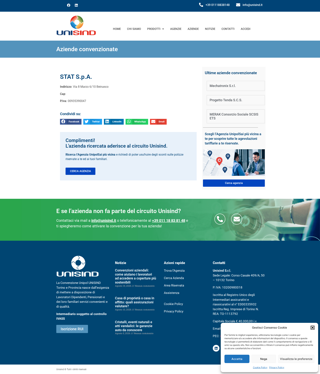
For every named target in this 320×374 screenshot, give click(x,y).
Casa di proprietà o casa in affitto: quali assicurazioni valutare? (134, 302)
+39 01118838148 (218, 5)
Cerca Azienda (174, 278)
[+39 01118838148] (201, 5)
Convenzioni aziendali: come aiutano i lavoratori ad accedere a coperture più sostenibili (135, 276)
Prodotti (153, 29)
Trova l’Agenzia (174, 270)
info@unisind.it (252, 5)
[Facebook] (68, 5)
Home (117, 29)
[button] (312, 327)
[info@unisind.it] (238, 5)
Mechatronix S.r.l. (223, 86)
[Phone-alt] (219, 219)
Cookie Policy (260, 367)
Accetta (236, 359)
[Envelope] (236, 219)
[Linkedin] (76, 5)
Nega (263, 359)
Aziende (193, 29)
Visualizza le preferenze (296, 359)
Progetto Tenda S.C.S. (226, 100)
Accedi (245, 29)
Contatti (227, 29)
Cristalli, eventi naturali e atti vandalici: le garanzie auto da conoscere (133, 326)
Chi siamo (134, 29)
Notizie (210, 29)
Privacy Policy (276, 367)
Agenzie (175, 29)
